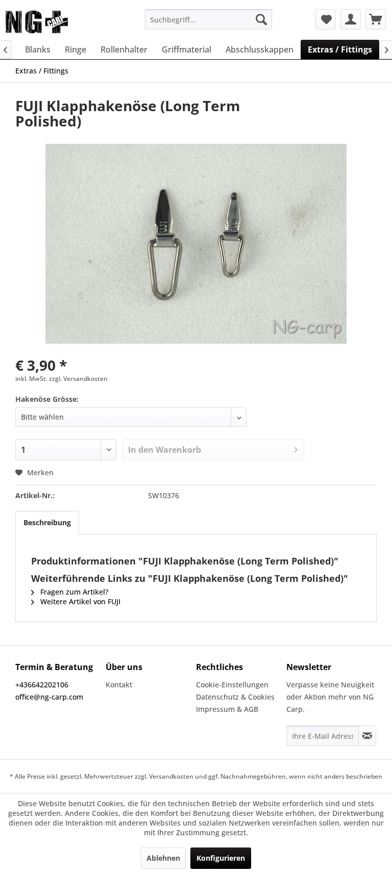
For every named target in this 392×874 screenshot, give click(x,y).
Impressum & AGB (227, 709)
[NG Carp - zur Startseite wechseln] (53, 22)
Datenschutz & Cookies (235, 697)
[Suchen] (261, 19)
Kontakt (119, 684)
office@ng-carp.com (49, 697)
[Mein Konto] (350, 19)
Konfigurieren (221, 858)
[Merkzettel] (325, 19)
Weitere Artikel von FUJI (79, 601)
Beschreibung (47, 522)
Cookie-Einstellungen (232, 684)
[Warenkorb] (375, 19)
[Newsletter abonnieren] (367, 736)
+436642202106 (41, 684)
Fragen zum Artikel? (73, 592)
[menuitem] (209, 19)
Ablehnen (163, 858)
